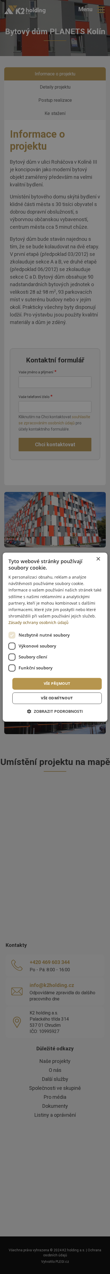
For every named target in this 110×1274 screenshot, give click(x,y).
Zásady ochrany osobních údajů (38, 622)
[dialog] (55, 637)
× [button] (98, 559)
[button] (55, 711)
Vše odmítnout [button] (57, 697)
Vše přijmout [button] (57, 683)
